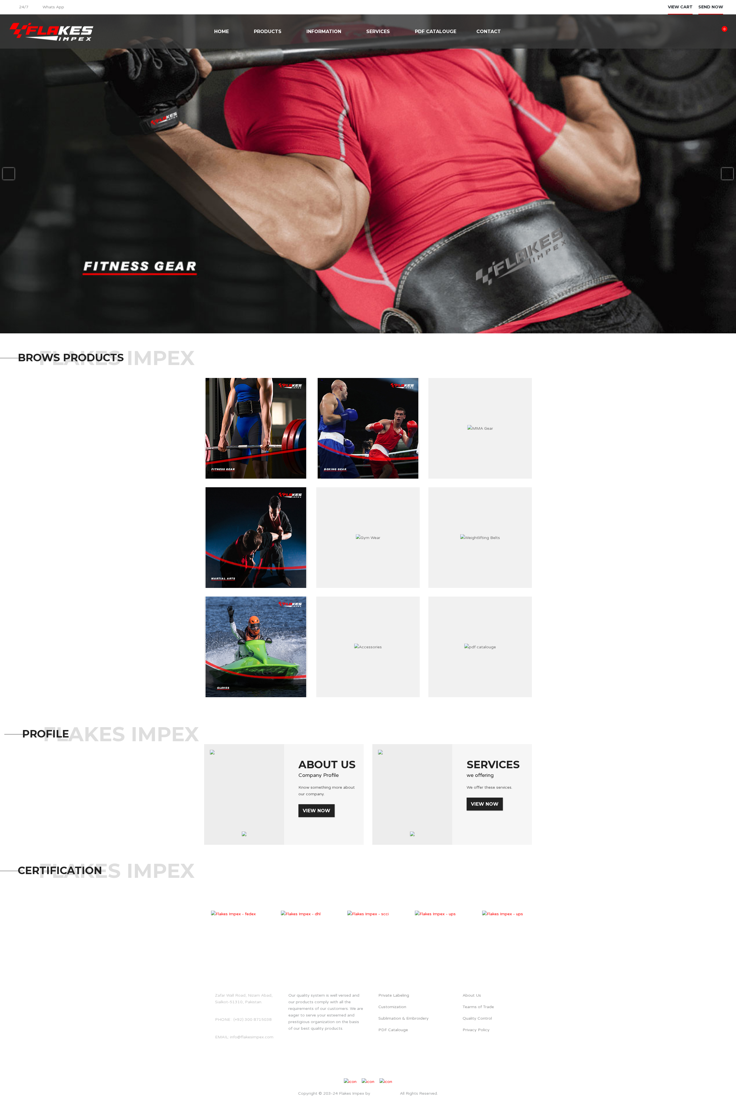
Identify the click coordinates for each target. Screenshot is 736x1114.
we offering (480, 775)
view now (316, 810)
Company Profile (318, 775)
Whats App (53, 7)
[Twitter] (372, 1069)
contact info (225, 971)
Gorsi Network (384, 1093)
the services (391, 971)
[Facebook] (355, 1069)
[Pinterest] (380, 1069)
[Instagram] (363, 1069)
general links (478, 971)
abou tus (302, 971)
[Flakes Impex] (52, 31)
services (493, 764)
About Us (327, 764)
